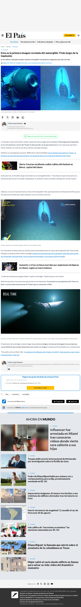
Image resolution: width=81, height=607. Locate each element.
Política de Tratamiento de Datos (23, 383)
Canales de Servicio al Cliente (43, 593)
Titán (6, 394)
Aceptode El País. (24, 383)
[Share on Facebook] (2, 118)
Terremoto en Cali (27, 42)
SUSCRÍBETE (69, 35)
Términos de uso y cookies (68, 595)
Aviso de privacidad (51, 595)
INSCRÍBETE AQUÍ (40, 388)
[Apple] (72, 401)
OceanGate (15, 394)
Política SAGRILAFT (27, 597)
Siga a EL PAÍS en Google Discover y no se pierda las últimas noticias (27, 63)
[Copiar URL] (22, 118)
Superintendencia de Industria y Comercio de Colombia (39, 599)
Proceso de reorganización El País (31, 602)
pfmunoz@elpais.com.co (55, 604)
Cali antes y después (45, 42)
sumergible (25, 394)
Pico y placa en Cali (63, 42)
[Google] (58, 401)
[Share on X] (7, 118)
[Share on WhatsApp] (12, 118)
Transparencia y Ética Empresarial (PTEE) (49, 597)
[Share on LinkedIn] (17, 118)
